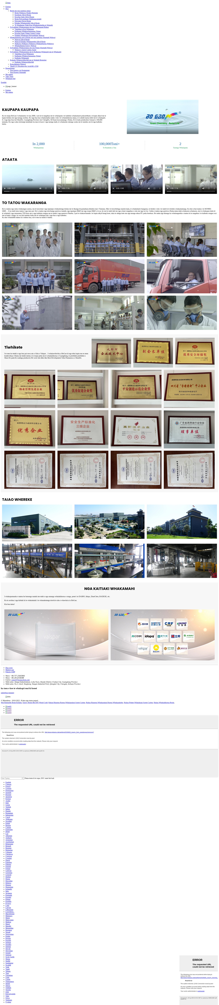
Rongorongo (10, 68)
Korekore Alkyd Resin (23, 15)
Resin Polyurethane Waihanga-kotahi (28, 19)
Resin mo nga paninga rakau (20, 11)
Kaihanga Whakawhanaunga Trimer (28, 31)
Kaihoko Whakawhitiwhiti (24, 62)
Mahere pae (9, 670)
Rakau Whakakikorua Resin (164, 703)
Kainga (8, 7)
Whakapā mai (10, 79)
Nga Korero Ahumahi (18, 72)
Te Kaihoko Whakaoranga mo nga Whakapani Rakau (29, 27)
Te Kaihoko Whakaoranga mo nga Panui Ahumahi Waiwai (31, 48)
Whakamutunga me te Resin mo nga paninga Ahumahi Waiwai (32, 37)
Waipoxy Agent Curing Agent (25, 50)
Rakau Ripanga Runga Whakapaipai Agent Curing (66, 703)
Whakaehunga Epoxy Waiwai (25, 46)
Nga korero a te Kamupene (20, 70)
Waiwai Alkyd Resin (22, 40)
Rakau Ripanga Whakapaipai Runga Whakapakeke (104, 703)
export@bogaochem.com (20, 680)
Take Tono (9, 76)
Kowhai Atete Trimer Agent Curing (27, 33)
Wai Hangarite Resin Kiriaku (11, 703)
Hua (7, 9)
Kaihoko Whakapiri (22, 58)
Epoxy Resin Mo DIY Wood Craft (35, 703)
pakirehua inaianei (7, 693)
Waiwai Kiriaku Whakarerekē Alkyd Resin (30, 42)
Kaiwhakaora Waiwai (18, 64)
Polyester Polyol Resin (23, 21)
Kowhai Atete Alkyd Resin (24, 17)
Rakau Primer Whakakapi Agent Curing (138, 703)
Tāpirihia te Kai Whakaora (24, 29)
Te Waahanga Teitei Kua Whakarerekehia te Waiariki (34, 25)
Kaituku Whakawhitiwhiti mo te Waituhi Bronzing (28, 60)
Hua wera (9, 668)
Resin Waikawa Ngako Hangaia (26, 13)
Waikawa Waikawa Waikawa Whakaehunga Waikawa (34, 44)
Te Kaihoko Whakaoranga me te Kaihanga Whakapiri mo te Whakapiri (35, 52)
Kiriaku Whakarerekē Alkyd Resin (27, 23)
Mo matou (9, 74)
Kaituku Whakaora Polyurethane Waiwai (29, 35)
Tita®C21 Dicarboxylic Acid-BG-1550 (24, 66)
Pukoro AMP (10, 672)
